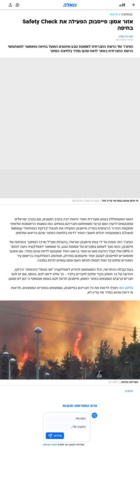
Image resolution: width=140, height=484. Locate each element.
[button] (122, 5)
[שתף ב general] (10, 5)
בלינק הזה (126, 288)
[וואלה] (70, 5)
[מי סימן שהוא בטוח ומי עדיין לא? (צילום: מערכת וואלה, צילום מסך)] (70, 131)
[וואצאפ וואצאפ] (17, 5)
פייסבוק (129, 391)
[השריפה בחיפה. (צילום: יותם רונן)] (70, 343)
